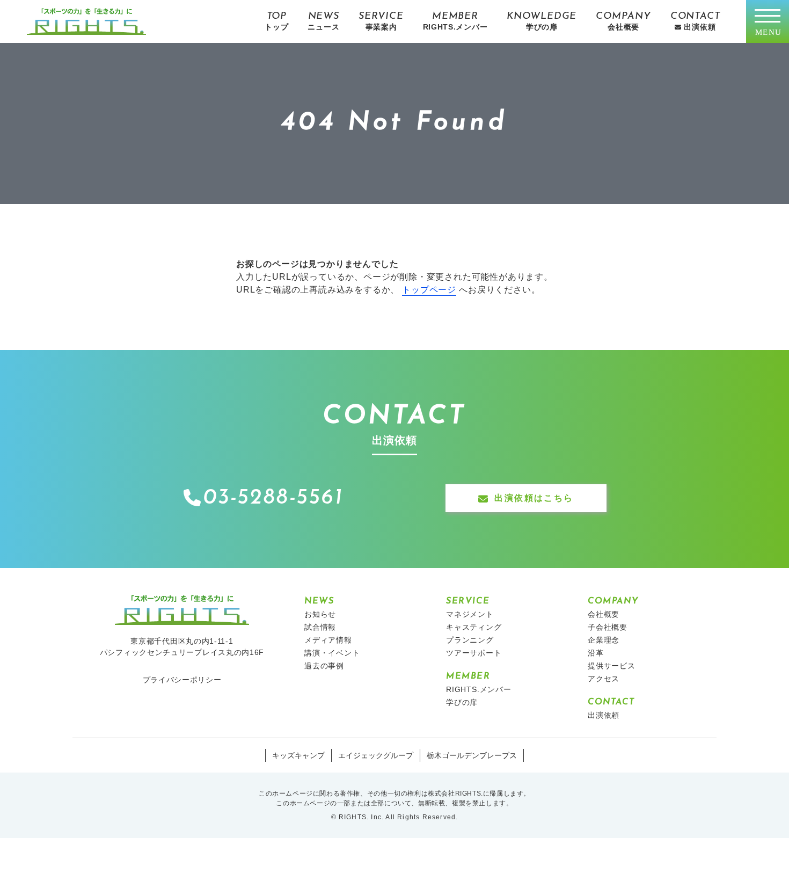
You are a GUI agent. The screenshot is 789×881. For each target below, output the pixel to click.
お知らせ (320, 614)
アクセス (603, 678)
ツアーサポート (474, 653)
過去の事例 (324, 665)
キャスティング (474, 627)
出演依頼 (603, 715)
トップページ (429, 289)
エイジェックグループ (375, 755)
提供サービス (611, 665)
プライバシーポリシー (182, 679)
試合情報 (320, 627)
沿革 (596, 653)
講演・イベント (332, 653)
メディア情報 (328, 640)
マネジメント (470, 614)
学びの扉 (462, 702)
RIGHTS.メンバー (479, 689)
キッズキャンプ (298, 755)
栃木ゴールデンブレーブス (472, 755)
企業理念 (603, 640)
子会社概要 (607, 627)
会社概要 (603, 614)
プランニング (470, 640)
